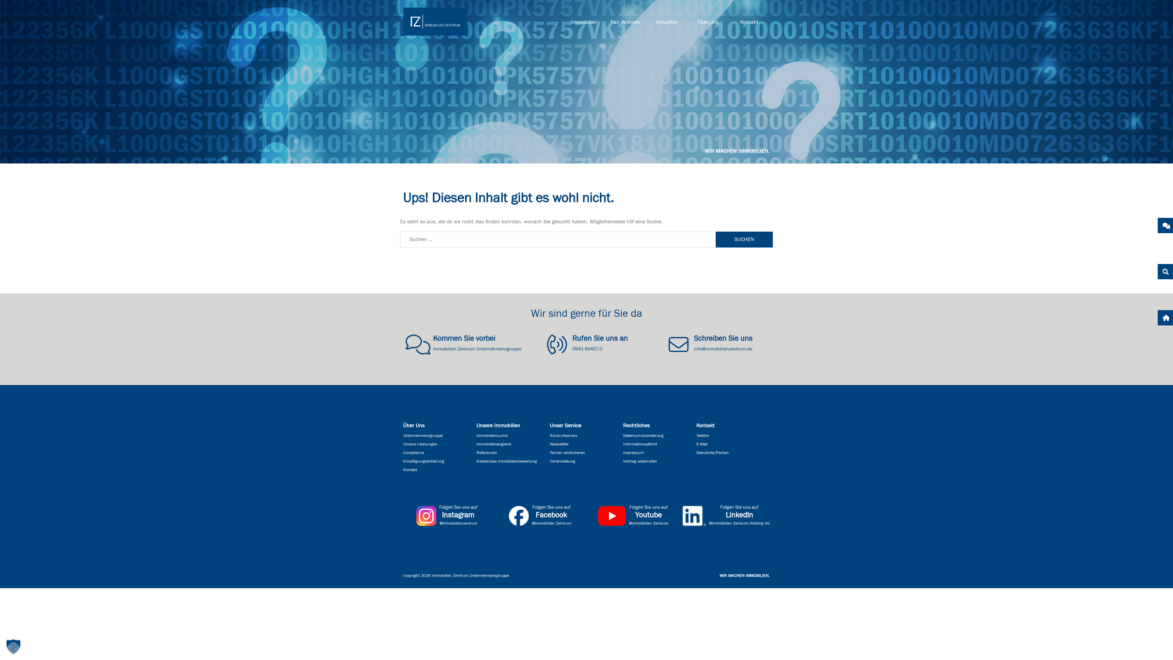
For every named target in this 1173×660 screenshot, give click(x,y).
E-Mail (701, 444)
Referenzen (487, 453)
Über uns (707, 22)
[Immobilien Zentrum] (435, 21)
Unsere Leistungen (420, 444)
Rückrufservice (563, 436)
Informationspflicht (640, 444)
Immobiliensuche (492, 436)
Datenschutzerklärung (643, 436)
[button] (13, 646)
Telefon (702, 436)
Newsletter (559, 444)
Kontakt (749, 22)
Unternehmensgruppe (423, 436)
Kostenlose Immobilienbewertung (507, 461)
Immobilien (584, 22)
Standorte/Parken (712, 453)
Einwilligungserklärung (423, 461)
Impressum (633, 453)
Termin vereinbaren (567, 453)
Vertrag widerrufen (640, 461)
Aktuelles (666, 22)
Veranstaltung (562, 461)
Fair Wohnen (625, 22)
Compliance (413, 453)
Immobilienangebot (494, 444)
